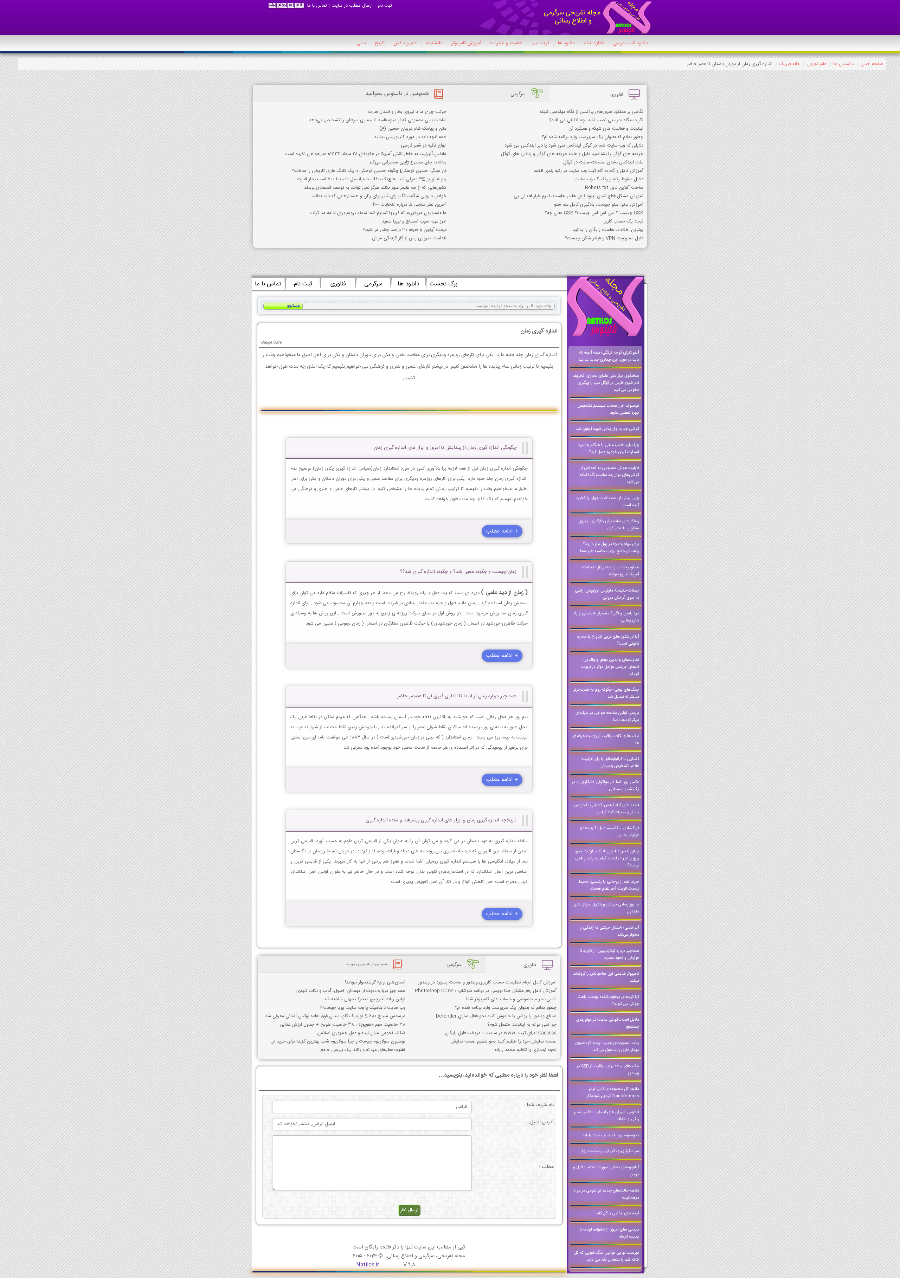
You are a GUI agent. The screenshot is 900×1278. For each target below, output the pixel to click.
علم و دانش (405, 43)
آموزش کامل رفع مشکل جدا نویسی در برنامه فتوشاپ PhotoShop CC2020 (486, 991)
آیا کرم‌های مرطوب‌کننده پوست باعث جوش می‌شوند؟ (608, 1000)
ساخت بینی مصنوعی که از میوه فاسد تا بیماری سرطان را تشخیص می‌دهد (377, 120)
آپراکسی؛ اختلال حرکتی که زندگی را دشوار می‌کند (609, 931)
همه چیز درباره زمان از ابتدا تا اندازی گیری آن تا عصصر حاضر (456, 696)
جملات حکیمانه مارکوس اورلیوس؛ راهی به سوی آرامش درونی (607, 594)
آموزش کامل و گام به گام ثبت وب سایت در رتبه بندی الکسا (588, 171)
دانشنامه (434, 43)
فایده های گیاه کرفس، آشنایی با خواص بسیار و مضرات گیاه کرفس (606, 809)
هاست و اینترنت (506, 43)
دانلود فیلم (594, 43)
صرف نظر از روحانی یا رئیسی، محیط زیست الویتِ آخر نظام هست (608, 885)
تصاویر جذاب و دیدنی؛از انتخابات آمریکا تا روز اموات (610, 571)
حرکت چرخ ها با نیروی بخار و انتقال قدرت (407, 112)
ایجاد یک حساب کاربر (623, 221)
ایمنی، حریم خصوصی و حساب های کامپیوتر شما (511, 999)
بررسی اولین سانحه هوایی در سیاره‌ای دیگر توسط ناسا (607, 716)
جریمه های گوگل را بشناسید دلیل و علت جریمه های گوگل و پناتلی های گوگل (572, 154)
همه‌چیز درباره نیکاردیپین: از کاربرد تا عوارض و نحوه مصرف (609, 954)
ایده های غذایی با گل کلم (618, 1213)
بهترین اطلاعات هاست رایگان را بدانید (608, 230)
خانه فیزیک (789, 64)
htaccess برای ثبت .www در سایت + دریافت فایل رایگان (501, 1033)
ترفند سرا (540, 43)
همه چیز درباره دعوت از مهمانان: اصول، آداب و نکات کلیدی (350, 991)
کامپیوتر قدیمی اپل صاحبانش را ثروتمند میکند (606, 977)
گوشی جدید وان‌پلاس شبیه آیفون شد (607, 428)
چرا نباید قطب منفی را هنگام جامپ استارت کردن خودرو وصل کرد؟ (609, 448)
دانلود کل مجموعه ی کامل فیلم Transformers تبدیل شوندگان (612, 1092)
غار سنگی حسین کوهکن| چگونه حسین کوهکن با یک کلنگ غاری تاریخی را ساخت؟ (369, 171)
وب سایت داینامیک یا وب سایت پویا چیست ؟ (362, 1008)
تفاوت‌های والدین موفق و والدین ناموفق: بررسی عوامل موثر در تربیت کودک (610, 666)
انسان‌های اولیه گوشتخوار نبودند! (375, 982)
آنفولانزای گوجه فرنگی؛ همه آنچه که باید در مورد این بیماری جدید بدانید (608, 356)
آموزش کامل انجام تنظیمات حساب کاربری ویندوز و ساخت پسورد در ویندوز (487, 982)
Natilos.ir (367, 1264)
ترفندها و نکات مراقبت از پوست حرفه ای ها (605, 739)
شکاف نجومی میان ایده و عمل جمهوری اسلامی (361, 1033)
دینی (361, 43)
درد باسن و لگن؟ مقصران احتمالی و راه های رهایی (606, 617)
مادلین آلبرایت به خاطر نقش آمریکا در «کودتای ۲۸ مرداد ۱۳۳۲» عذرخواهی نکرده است (365, 154)
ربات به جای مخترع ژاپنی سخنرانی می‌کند (407, 162)
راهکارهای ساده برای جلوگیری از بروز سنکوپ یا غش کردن (609, 525)
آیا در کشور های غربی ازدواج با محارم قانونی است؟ (608, 640)
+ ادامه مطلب (502, 531)
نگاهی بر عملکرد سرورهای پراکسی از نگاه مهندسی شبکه (591, 112)
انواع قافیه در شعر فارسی (423, 145)
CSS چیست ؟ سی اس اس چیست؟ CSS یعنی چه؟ (594, 213)
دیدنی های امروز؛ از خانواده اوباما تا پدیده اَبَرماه (609, 1233)
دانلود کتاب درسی (630, 43)
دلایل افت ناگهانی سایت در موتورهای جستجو (607, 1023)
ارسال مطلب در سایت (352, 5)
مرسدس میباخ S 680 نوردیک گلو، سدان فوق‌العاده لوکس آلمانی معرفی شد (335, 1016)
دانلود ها (566, 43)
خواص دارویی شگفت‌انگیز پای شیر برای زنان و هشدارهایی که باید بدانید (378, 196)
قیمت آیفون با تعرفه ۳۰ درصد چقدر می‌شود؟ (404, 230)
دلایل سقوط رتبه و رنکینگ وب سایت (608, 179)
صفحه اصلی (872, 64)
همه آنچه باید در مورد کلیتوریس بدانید (410, 137)
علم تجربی (816, 64)
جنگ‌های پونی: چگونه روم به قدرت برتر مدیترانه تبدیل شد (606, 693)
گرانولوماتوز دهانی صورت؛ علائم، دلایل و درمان (606, 1171)
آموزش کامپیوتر (466, 43)
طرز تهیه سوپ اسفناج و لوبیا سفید (414, 221)
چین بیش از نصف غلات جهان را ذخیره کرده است (607, 502)
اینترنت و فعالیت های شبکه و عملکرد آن (605, 129)
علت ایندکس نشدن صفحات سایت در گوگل (603, 162)
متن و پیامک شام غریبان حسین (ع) (412, 129)
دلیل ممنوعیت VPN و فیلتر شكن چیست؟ (604, 238)
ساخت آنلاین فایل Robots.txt (614, 188)
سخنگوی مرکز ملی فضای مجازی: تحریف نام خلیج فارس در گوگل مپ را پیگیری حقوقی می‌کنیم (606, 382)
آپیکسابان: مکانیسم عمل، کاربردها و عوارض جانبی (609, 832)
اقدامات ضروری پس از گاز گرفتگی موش (409, 238)
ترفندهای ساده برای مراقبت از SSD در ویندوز (608, 1070)
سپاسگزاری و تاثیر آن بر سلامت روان (609, 1151)
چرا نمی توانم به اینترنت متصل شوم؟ (522, 1024)
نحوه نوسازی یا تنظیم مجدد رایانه (611, 1135)
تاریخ (380, 43)
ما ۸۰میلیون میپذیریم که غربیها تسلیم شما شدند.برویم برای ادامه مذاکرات (378, 213)
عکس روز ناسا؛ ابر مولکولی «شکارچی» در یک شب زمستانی (605, 786)
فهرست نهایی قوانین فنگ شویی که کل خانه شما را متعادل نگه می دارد (606, 1256)
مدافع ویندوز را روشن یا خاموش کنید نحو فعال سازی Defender (496, 1016)
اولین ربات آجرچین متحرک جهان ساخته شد (364, 999)
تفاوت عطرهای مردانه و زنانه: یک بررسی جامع (362, 1050)
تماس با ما (317, 5)
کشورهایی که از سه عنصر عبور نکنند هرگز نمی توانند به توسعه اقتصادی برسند (375, 188)
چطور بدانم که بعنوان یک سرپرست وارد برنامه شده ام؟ (592, 137)
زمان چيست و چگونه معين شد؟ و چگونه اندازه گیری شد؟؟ (458, 572)
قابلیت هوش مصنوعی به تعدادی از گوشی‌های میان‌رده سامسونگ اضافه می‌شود (609, 474)
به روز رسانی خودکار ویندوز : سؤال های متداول (606, 908)
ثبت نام (385, 5)
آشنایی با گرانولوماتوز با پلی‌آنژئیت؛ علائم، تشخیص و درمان (610, 762)
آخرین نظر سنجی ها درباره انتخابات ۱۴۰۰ (408, 204)
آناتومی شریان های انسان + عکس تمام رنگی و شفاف (606, 1116)
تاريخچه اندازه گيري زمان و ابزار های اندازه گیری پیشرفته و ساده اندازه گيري (441, 820)
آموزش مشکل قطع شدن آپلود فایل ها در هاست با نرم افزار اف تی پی (578, 196)
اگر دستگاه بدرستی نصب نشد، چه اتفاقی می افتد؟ (596, 120)
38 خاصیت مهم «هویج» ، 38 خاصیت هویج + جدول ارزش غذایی (342, 1024)
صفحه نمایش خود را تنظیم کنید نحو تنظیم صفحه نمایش (503, 1041)
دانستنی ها (843, 64)
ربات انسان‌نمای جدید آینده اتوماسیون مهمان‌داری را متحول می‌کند (607, 1046)
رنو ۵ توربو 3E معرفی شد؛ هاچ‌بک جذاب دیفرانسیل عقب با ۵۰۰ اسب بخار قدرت (371, 179)
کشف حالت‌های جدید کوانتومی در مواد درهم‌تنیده (606, 1194)
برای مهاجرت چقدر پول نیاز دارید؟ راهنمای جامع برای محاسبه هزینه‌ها (609, 548)
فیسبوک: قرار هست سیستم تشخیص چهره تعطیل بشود (608, 409)
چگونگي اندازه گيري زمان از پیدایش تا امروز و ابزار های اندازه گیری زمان (445, 448)
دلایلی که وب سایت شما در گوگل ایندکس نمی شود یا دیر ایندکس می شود (573, 145)
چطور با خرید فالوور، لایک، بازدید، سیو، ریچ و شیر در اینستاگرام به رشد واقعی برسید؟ (607, 858)
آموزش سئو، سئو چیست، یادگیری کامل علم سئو (598, 204)
